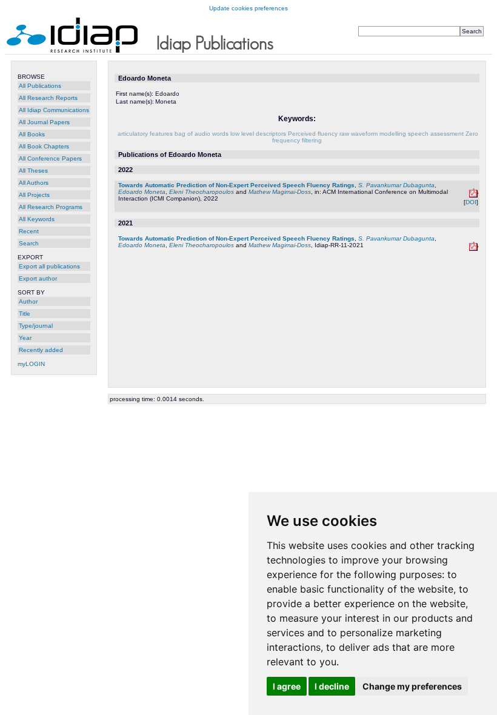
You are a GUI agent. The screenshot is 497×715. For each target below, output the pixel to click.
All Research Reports (48, 98)
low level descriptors (258, 133)
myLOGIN (31, 364)
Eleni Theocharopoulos (201, 191)
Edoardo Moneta (141, 191)
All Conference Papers (50, 158)
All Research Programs (50, 207)
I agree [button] (287, 686)
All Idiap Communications (54, 110)
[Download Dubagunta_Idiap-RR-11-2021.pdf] (473, 248)
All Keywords (37, 219)
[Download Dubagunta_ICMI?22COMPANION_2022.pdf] (473, 195)
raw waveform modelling (372, 133)
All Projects (34, 194)
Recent (29, 231)
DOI (470, 202)
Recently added (41, 350)
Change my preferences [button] (412, 686)
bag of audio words (201, 133)
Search (29, 243)
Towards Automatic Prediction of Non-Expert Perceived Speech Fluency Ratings (236, 185)
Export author (38, 278)
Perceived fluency (313, 133)
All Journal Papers (44, 122)
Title (24, 313)
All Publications (40, 85)
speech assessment (436, 133)
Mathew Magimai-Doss (279, 191)
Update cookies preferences (248, 8)
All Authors (33, 182)
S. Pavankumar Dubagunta (396, 185)
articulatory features (145, 133)
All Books (32, 134)
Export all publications (49, 266)
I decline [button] (332, 686)
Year (25, 337)
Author (28, 301)
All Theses (33, 170)
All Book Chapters (44, 146)
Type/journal (36, 325)
